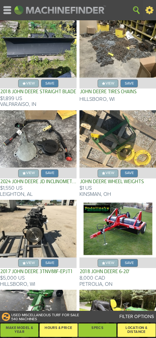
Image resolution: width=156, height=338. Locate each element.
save (49, 83)
